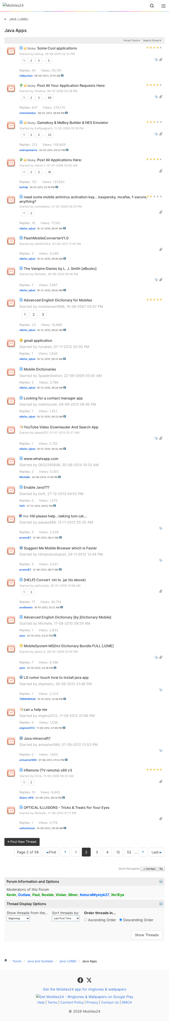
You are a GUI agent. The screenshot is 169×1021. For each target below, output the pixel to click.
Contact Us (110, 1002)
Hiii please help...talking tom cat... (58, 516)
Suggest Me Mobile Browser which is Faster (60, 548)
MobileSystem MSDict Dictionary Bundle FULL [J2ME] (69, 646)
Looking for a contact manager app (53, 398)
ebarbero (45, 684)
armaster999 (49, 744)
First (52, 852)
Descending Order (137, 920)
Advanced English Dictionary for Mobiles (58, 300)
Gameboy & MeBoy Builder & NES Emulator (72, 122)
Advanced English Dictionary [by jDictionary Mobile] (67, 617)
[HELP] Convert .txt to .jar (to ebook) (55, 580)
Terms (52, 1002)
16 (49, 172)
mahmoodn (47, 404)
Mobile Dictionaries (40, 369)
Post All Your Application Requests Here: (71, 85)
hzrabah (45, 346)
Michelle (40, 274)
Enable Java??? (36, 487)
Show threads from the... (27, 913)
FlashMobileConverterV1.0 (46, 238)
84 (49, 97)
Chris (38, 776)
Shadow (40, 91)
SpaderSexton (50, 375)
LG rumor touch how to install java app (56, 677)
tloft (41, 494)
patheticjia (42, 585)
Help (41, 1002)
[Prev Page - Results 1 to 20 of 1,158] (65, 852)
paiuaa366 (47, 522)
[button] (152, 5)
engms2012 (47, 715)
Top (161, 869)
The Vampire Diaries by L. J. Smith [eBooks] (60, 268)
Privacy (92, 1002)
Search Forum (151, 40)
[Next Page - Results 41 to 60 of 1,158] (142, 852)
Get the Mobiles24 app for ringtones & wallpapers (84, 989)
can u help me (35, 709)
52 (129, 852)
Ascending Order (101, 920)
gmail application (38, 340)
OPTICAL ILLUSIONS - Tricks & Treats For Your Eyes (67, 807)
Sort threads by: (65, 913)
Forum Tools (131, 40)
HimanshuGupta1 (52, 554)
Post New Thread (21, 841)
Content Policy (72, 1002)
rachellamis (42, 206)
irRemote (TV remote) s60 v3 (48, 770)
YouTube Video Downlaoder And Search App (61, 427)
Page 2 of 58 (28, 852)
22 (49, 134)
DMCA (127, 1002)
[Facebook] (80, 980)
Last (155, 852)
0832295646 (49, 465)
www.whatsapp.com (41, 458)
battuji (39, 54)
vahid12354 (42, 244)
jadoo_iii (40, 651)
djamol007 (41, 432)
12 (118, 852)
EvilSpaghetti (43, 128)
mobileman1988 (51, 306)
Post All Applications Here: (59, 160)
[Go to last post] (62, 75)
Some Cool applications (57, 48)
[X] (89, 980)
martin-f (40, 165)
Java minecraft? (37, 738)
